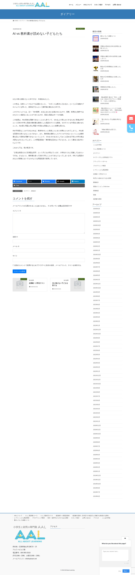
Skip (119, 571)
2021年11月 (97, 379)
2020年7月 (96, 446)
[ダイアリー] (20, 282)
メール (16, 246)
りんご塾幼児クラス (46, 515)
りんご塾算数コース (99, 149)
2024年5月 (96, 275)
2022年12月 (97, 329)
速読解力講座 (97, 199)
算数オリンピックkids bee (101, 186)
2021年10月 (97, 384)
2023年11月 (97, 284)
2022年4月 (96, 358)
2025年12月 (97, 221)
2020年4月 (96, 459)
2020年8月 (96, 442)
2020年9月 (96, 438)
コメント (17, 211)
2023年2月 (96, 321)
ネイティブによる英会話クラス (103, 157)
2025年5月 (96, 238)
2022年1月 (96, 371)
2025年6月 (96, 234)
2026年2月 (96, 217)
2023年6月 (96, 304)
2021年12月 (97, 375)
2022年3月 (96, 363)
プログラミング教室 (99, 165)
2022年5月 (96, 354)
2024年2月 (96, 279)
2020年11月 (97, 429)
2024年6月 (96, 271)
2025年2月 (96, 246)
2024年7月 (96, 267)
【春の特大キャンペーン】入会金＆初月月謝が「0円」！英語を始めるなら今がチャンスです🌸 (111, 110)
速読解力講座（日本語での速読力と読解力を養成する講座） (91, 515)
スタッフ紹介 (75, 518)
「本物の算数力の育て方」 (108, 129)
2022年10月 (97, 334)
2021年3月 (96, 413)
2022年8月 (96, 342)
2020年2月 (96, 467)
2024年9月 (96, 258)
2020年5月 (96, 454)
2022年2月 (96, 367)
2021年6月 (96, 400)
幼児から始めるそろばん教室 (102, 178)
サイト (15, 256)
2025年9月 (96, 229)
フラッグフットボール (100, 161)
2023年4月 (96, 313)
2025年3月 (96, 242)
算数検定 (96, 190)
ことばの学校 (97, 145)
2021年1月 (96, 421)
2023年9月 (96, 292)
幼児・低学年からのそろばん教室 (58, 518)
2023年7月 (96, 300)
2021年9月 (96, 388)
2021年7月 (96, 396)
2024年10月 (97, 254)
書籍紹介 (33, 191)
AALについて (18, 515)
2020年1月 (96, 471)
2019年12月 (97, 475)
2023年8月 (96, 296)
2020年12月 (97, 425)
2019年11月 (97, 479)
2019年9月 (96, 488)
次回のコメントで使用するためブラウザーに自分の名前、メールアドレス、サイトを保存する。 (48, 265)
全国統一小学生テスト (37, 283)
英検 (94, 195)
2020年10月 (97, 434)
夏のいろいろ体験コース (108, 36)
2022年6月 (96, 350)
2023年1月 (96, 325)
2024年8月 (96, 263)
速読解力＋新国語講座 (63, 515)
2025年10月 (97, 225)
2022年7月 (96, 346)
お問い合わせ (86, 518)
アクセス (96, 518)
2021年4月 (96, 409)
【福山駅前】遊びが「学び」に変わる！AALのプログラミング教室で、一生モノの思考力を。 (110, 99)
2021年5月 (96, 404)
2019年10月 (97, 484)
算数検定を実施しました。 (108, 87)
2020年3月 (96, 463)
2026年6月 (96, 208)
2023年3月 (96, 317)
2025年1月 (96, 250)
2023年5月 (96, 308)
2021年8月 (96, 392)
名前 (15, 237)
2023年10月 (97, 288)
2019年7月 (96, 492)
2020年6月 (96, 450)
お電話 (131, 130)
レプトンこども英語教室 (100, 170)
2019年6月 (96, 496)
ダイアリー (80, 29)
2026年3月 (96, 213)
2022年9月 (96, 338)
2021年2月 (96, 417)
